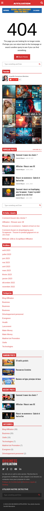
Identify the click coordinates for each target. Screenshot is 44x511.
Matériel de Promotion (11, 338)
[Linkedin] (20, 469)
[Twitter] (3, 469)
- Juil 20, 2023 (29, 169)
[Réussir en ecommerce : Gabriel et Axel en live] (8, 181)
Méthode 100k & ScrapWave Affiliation (17, 239)
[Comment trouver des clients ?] (8, 158)
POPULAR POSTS (9, 149)
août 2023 (6, 250)
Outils (4, 342)
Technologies (7, 346)
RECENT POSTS (9, 389)
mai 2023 (6, 262)
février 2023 (7, 274)
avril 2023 (6, 266)
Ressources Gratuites (23, 369)
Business (6, 302)
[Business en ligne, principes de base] (8, 381)
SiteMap (5, 485)
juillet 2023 (6, 254)
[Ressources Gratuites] (8, 372)
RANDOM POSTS (9, 355)
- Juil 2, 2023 (28, 198)
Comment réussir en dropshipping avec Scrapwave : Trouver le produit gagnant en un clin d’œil (28, 192)
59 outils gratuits (22, 360)
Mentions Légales (29, 482)
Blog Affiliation (8, 298)
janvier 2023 (7, 279)
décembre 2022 (8, 283)
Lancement (6, 326)
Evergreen (6, 318)
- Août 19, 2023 (29, 158)
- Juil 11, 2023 (29, 183)
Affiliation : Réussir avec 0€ (25, 166)
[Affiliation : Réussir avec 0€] (8, 169)
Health (5, 322)
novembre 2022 (8, 287)
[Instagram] (11, 469)
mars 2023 (6, 270)
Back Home (23, 57)
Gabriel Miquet (20, 158)
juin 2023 (6, 258)
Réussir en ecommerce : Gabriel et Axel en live (21, 226)
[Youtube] (15, 469)
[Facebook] (7, 469)
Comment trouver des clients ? (27, 155)
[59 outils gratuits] (8, 362)
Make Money (7, 330)
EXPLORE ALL (37, 149)
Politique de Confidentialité (11, 482)
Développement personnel (12, 314)
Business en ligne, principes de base (28, 379)
